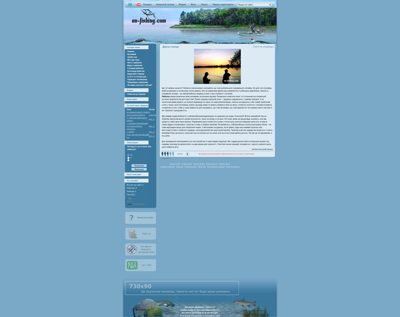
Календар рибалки (136, 71)
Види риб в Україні (135, 74)
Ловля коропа (212, 164)
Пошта (204, 4)
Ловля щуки (187, 164)
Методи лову (133, 60)
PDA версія (185, 316)
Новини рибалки (167, 167)
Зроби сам (132, 57)
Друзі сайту (197, 316)
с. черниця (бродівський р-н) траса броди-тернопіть (137, 126)
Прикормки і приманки (137, 82)
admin (180, 154)
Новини (130, 51)
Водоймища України (216, 167)
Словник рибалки (135, 68)
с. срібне (130, 132)
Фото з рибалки (134, 63)
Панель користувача (223, 4)
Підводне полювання (137, 79)
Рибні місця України (136, 94)
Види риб (202, 167)
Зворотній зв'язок (165, 4)
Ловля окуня (224, 164)
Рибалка (179, 167)
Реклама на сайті (212, 316)
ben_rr (152, 119)
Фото (193, 4)
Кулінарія (131, 54)
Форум (182, 4)
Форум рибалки (233, 167)
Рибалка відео (190, 167)
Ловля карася (199, 164)
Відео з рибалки (134, 65)
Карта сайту (175, 164)
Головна (147, 4)
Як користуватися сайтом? (139, 85)
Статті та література (136, 77)
